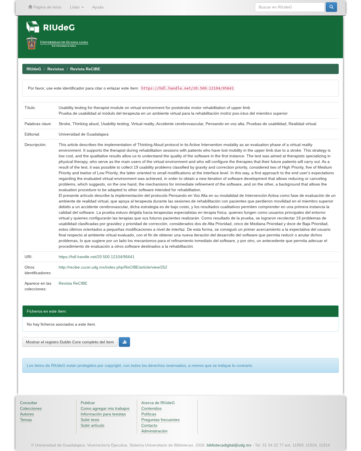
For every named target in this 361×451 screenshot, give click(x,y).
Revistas (55, 69)
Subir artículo (92, 425)
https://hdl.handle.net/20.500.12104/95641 (97, 256)
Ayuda (98, 7)
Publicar (88, 402)
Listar (75, 7)
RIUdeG (34, 69)
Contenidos (151, 408)
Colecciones (31, 408)
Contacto (149, 425)
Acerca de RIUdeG (158, 402)
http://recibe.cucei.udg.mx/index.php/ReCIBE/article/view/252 (113, 267)
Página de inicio (46, 7)
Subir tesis (90, 419)
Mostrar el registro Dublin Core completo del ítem (70, 342)
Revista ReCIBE (85, 69)
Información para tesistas (103, 414)
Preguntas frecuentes (160, 419)
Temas (26, 419)
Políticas (148, 414)
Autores (27, 414)
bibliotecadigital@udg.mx (229, 445)
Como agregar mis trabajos (105, 408)
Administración (154, 431)
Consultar (28, 402)
